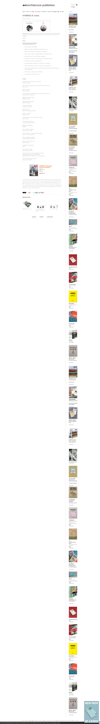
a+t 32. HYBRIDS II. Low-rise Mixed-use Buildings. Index (40, 210)
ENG (60, 11)
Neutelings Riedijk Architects (51, 186)
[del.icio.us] (43, 192)
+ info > (58, 722)
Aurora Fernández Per (28, 179)
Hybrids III (25, 33)
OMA (49, 179)
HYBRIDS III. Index (31, 16)
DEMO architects (57, 182)
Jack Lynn (57, 183)
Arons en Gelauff (54, 179)
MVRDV (46, 179)
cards (40, 720)
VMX (58, 179)
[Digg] (36, 192)
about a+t (28, 11)
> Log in (73, 7)
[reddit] (39, 192)
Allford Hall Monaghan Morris (37, 186)
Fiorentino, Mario (26, 186)
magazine (33, 720)
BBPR (23, 183)
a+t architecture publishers (40, 5)
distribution (44, 720)
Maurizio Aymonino (45, 185)
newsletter (43, 11)
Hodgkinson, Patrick (40, 183)
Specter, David (47, 183)
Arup (35, 183)
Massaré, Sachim (52, 185)
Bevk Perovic (29, 182)
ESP (63, 11)
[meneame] (41, 192)
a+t (23, 179)
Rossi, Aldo (40, 185)
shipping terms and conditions (60, 720)
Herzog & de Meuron (36, 179)
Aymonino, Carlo (34, 185)
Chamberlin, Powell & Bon (29, 183)
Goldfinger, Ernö (59, 185)
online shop (37, 11)
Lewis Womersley (28, 185)
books (37, 720)
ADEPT (30, 186)
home (24, 11)
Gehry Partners (59, 186)
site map (76, 720)
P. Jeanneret (52, 183)
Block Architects (51, 182)
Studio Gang (42, 179)
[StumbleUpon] (37, 192)
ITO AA (44, 186)
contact (49, 11)
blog (33, 11)
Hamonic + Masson (35, 182)
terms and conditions (70, 720)
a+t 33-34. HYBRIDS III (44, 182)
